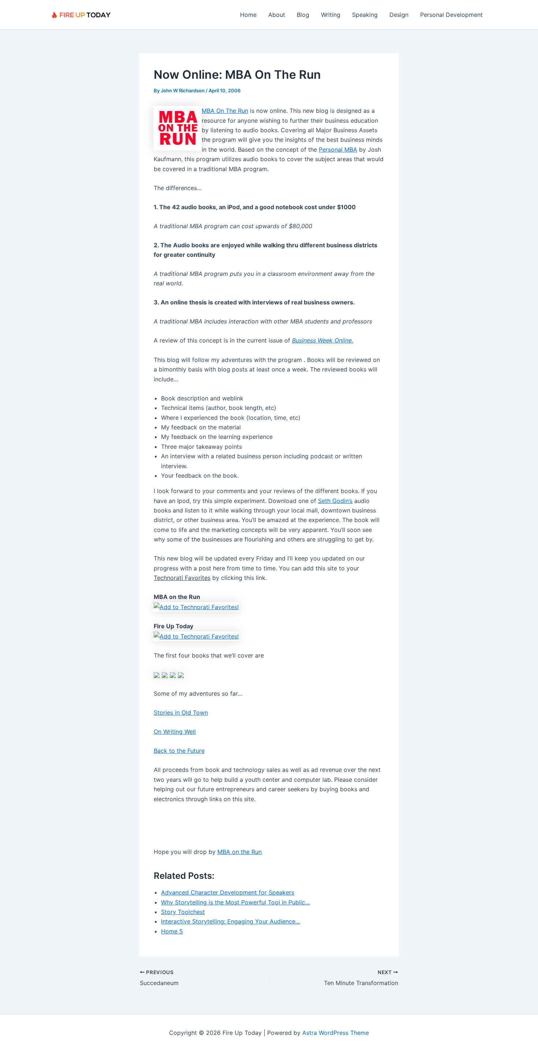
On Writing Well (175, 731)
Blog (303, 14)
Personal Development (451, 14)
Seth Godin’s (335, 500)
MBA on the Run (239, 851)
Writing (330, 14)
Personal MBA (338, 149)
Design (398, 14)
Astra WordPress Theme (335, 1032)
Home (248, 14)
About (276, 14)
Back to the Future (179, 750)
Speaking (365, 14)
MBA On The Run (225, 110)
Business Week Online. (322, 340)
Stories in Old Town (181, 712)
